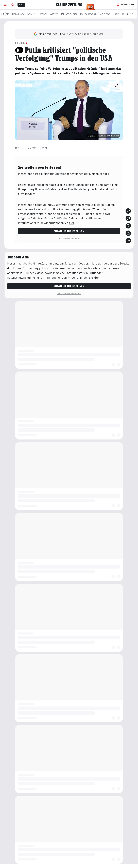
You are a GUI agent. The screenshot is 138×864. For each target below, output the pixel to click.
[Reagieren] (128, 211)
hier (71, 223)
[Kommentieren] (128, 218)
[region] (69, 14)
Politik (20, 43)
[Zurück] (3, 14)
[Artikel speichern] (128, 225)
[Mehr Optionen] (128, 240)
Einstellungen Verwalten (69, 239)
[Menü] (5, 4)
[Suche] (12, 4)
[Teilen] (128, 233)
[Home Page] (69, 4)
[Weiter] (127, 14)
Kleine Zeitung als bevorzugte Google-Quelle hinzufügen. (71, 34)
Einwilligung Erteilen (69, 231)
